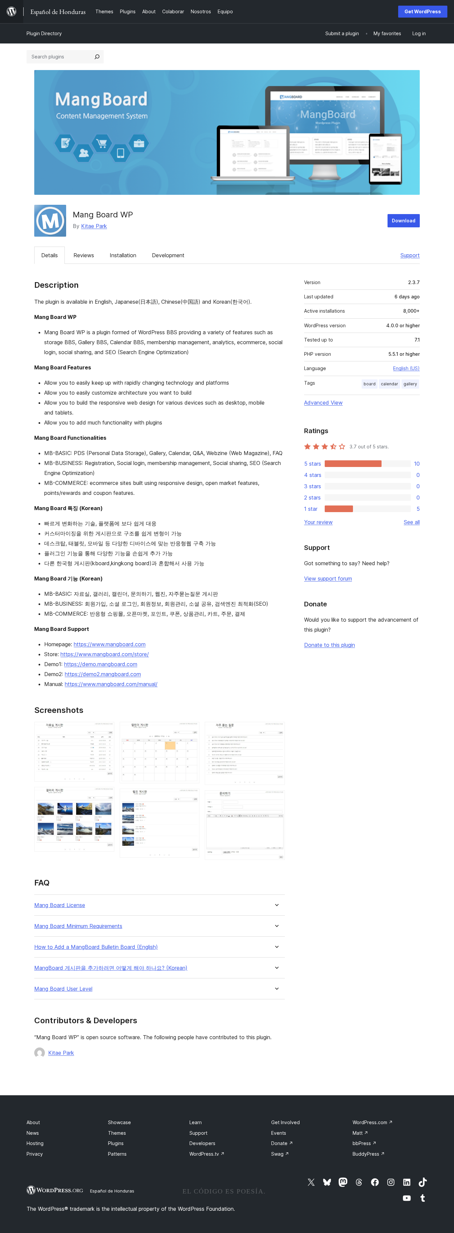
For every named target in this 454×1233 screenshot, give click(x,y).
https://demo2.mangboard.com (103, 674)
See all (412, 522)
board (370, 383)
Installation (123, 255)
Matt (360, 1133)
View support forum (328, 578)
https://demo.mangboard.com (100, 664)
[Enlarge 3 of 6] (190, 731)
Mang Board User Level (63, 989)
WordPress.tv (207, 1154)
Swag (280, 1154)
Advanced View (323, 402)
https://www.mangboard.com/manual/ (111, 684)
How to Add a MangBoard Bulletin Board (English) (96, 947)
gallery (410, 383)
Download (403, 220)
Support (410, 255)
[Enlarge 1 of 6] (105, 731)
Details (49, 255)
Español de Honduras (112, 1191)
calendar (389, 383)
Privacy (35, 1154)
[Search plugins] (97, 56)
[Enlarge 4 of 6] (190, 797)
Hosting (35, 1143)
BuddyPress (369, 1154)
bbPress (365, 1143)
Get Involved (285, 1122)
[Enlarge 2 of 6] (105, 796)
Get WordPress (422, 11)
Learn (195, 1122)
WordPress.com (373, 1122)
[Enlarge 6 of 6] (276, 799)
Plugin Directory (44, 33)
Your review (318, 522)
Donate (282, 1143)
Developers (202, 1143)
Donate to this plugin (329, 645)
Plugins (116, 1143)
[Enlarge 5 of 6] (276, 731)
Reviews (83, 255)
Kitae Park (94, 226)
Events (278, 1133)
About (33, 1122)
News (33, 1133)
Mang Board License (59, 905)
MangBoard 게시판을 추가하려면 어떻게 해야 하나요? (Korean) (110, 968)
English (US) (406, 368)
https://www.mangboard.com (110, 644)
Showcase (119, 1122)
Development (168, 255)
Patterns (117, 1154)
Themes (117, 1133)
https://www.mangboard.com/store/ (104, 654)
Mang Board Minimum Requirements (78, 926)
